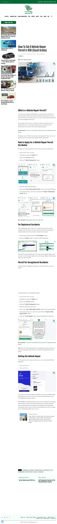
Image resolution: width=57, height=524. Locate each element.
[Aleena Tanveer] (19, 59)
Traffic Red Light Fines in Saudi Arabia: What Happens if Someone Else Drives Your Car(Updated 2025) (8, 76)
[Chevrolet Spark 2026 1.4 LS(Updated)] (8, 44)
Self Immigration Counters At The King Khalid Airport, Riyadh (47, 481)
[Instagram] (4, 2)
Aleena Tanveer (27, 59)
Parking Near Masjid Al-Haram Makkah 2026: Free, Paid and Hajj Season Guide (8, 36)
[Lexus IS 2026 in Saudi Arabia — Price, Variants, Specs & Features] (8, 55)
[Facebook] (2, 2)
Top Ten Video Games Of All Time (27, 480)
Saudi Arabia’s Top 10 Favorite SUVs (34, 220)
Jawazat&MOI (46, 470)
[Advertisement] (37, 31)
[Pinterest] (9, 2)
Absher (36, 148)
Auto (19, 54)
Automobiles (25, 470)
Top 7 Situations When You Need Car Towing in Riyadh (7, 89)
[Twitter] (7, 2)
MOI (51, 470)
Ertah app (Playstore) (24, 365)
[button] (51, 16)
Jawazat (32, 470)
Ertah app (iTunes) (24, 368)
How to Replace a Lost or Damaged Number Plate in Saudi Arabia (7, 102)
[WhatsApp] (54, 59)
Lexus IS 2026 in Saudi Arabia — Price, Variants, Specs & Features (8, 61)
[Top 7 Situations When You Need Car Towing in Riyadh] (8, 84)
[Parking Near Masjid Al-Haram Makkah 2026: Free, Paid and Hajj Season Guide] (8, 30)
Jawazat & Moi (38, 470)
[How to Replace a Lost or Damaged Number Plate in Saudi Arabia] (8, 96)
